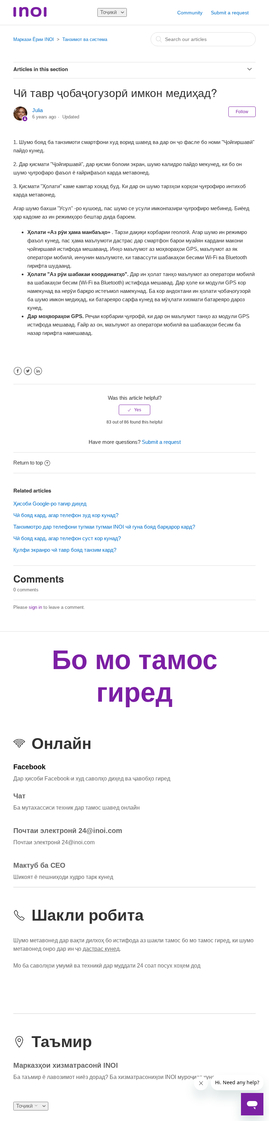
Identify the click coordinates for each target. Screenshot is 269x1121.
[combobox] (203, 39)
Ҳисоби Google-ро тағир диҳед (50, 504)
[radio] (134, 410)
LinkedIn (38, 371)
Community (189, 12)
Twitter (27, 371)
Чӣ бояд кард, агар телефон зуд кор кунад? (65, 515)
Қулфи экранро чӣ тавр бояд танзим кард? (64, 550)
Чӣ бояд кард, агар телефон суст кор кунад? (67, 538)
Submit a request (230, 12)
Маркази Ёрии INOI (33, 39)
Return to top (28, 463)
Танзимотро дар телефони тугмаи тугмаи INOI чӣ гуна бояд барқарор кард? (104, 527)
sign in (35, 607)
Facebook (17, 371)
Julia (37, 110)
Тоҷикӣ (109, 12)
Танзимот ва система (84, 39)
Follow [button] (242, 111)
